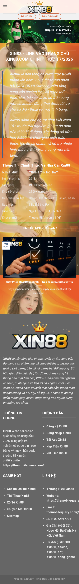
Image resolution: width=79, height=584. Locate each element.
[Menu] (5, 6)
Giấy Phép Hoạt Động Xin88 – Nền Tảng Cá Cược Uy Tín (39, 281)
